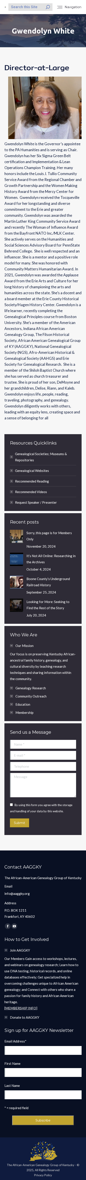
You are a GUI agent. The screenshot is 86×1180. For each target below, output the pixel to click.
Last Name (12, 1086)
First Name (12, 1063)
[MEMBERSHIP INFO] (20, 1008)
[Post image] (16, 536)
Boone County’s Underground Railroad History (48, 582)
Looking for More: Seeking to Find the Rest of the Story (47, 605)
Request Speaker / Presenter (36, 502)
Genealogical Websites (32, 471)
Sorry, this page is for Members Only (49, 536)
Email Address (15, 1041)
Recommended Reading (32, 481)
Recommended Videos (31, 492)
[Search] (48, 7)
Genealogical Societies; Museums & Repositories (41, 457)
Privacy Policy (43, 1175)
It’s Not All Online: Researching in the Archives (51, 559)
